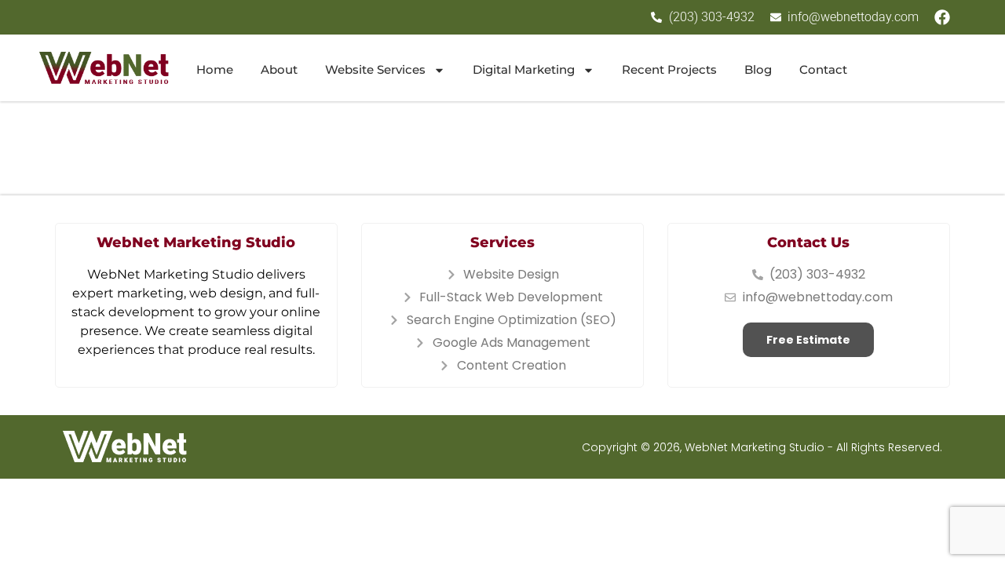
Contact (823, 69)
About (279, 69)
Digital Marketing (524, 69)
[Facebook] (942, 17)
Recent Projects (669, 69)
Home (214, 69)
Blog (758, 69)
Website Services (375, 69)
